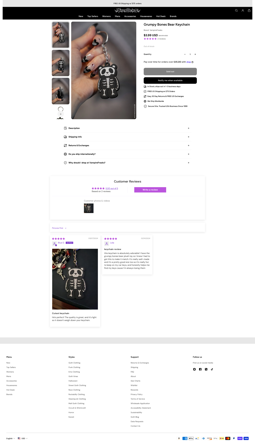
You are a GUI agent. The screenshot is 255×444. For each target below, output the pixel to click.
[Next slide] (61, 114)
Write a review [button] (150, 189)
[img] (58, 238)
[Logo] (127, 10)
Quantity (147, 54)
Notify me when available (170, 80)
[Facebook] (200, 369)
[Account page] (243, 10)
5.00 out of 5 (112, 188)
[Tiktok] (212, 369)
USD (23, 438)
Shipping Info (75, 137)
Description (74, 128)
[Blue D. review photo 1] (75, 279)
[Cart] (249, 10)
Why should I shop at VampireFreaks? (87, 162)
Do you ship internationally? (82, 154)
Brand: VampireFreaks (153, 30)
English (9, 438)
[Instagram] (194, 369)
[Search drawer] (236, 10)
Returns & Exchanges (79, 145)
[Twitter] (206, 369)
